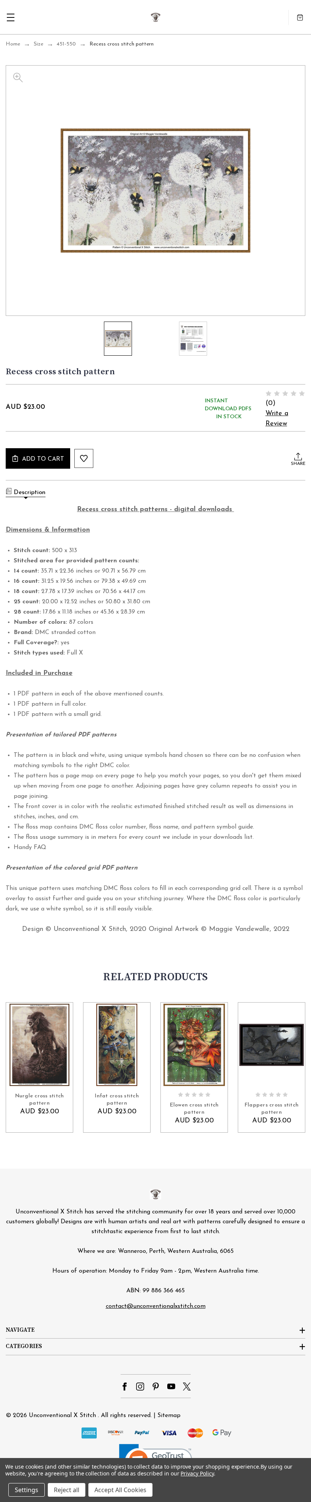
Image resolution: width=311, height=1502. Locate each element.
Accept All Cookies (120, 1490)
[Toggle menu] (10, 17)
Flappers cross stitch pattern (271, 1108)
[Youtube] (171, 1387)
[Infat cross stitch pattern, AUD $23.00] (117, 1045)
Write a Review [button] (276, 418)
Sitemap (169, 1416)
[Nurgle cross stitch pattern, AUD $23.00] (39, 1045)
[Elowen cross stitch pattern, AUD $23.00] (194, 1045)
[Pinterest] (156, 1387)
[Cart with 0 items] (300, 17)
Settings (26, 1490)
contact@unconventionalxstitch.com (156, 1306)
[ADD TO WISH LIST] (83, 458)
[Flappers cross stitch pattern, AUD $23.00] (271, 1045)
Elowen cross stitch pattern (194, 1108)
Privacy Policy (197, 1473)
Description (30, 493)
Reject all (66, 1490)
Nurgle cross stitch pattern (39, 1099)
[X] (187, 1387)
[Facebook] (125, 1387)
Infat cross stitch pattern (117, 1099)
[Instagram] (140, 1387)
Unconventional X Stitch (62, 1416)
